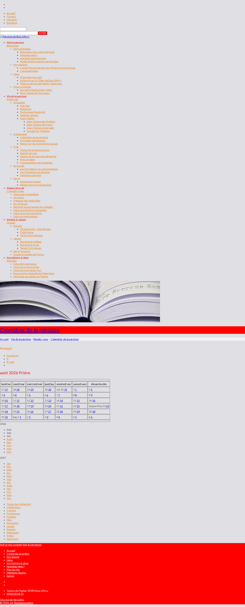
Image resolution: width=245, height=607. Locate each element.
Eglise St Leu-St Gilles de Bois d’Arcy (40, 80)
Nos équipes (20, 64)
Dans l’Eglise (27, 118)
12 (32, 400)
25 (18, 411)
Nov (9, 448)
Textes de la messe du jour (35, 150)
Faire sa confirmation (25, 216)
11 (18, 400)
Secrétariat (13, 556)
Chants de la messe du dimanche (38, 156)
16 (93, 400)
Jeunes (17, 238)
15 (78, 400)
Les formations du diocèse (35, 172)
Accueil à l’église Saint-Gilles (36, 89)
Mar (9, 469)
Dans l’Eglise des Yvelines (41, 121)
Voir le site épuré (32, 544)
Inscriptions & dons (17, 563)
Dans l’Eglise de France (40, 124)
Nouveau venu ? (29, 55)
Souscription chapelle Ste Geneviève (33, 273)
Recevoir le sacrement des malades (33, 206)
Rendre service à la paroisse (35, 184)
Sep (9, 442)
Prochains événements (33, 140)
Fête (9, 519)
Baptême (12, 22)
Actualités (19, 102)
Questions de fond (30, 175)
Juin (9, 479)
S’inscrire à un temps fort (27, 270)
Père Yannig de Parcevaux (34, 93)
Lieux (16, 74)
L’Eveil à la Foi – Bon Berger (35, 229)
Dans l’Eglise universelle (40, 127)
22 (78, 406)
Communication (29, 70)
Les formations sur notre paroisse (39, 168)
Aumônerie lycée (29, 244)
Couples (11, 516)
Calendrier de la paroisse (34, 137)
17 (6, 406)
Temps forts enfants (31, 235)
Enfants (17, 225)
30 (49, 389)
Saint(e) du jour (28, 153)
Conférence (13, 513)
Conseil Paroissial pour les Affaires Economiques (47, 67)
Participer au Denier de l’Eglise (30, 276)
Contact (11, 16)
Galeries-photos (29, 115)
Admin (10, 575)
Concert (11, 510)
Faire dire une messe (24, 263)
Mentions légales (16, 572)
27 (6, 389)
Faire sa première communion (30, 210)
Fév (9, 466)
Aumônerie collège (30, 241)
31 (65, 389)
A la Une (25, 105)
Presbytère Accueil (31, 77)
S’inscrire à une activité (26, 267)
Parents (11, 529)
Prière (10, 535)
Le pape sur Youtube (38, 131)
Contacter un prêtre (18, 553)
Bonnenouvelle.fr (24, 602)
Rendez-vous (40, 339)
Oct (9, 445)
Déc (9, 451)
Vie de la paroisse (21, 339)
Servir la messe (21, 251)
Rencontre (12, 538)
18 (18, 406)
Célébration (13, 507)
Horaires (12, 19)
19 (32, 406)
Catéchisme (27, 232)
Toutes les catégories (19, 504)
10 (6, 400)
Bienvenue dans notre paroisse (37, 51)
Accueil (11, 13)
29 (32, 389)
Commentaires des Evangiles (36, 162)
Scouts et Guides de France (28, 254)
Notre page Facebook (32, 112)
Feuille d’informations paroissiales (39, 61)
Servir (16, 178)
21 (61, 406)
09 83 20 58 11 (15, 593)
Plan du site (13, 569)
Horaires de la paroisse (33, 58)
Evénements (20, 134)
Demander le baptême (26, 194)
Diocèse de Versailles (12, 599)
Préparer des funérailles (26, 200)
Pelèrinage (13, 532)
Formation (12, 523)
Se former (18, 165)
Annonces (25, 108)
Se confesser (20, 203)
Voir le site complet (11, 544)
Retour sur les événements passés (39, 143)
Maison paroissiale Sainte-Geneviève (41, 83)
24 (6, 411)
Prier (16, 146)
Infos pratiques (21, 48)
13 (49, 400)
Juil (8, 482)
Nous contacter (22, 86)
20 (49, 406)
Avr (9, 472)
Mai (9, 476)
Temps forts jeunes (31, 248)
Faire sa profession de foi (27, 213)
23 (107, 406)
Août (9, 439)
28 (18, 389)
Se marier (18, 197)
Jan (8, 463)
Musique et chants (30, 181)
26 (32, 411)
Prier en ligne (27, 159)
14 (61, 400)
